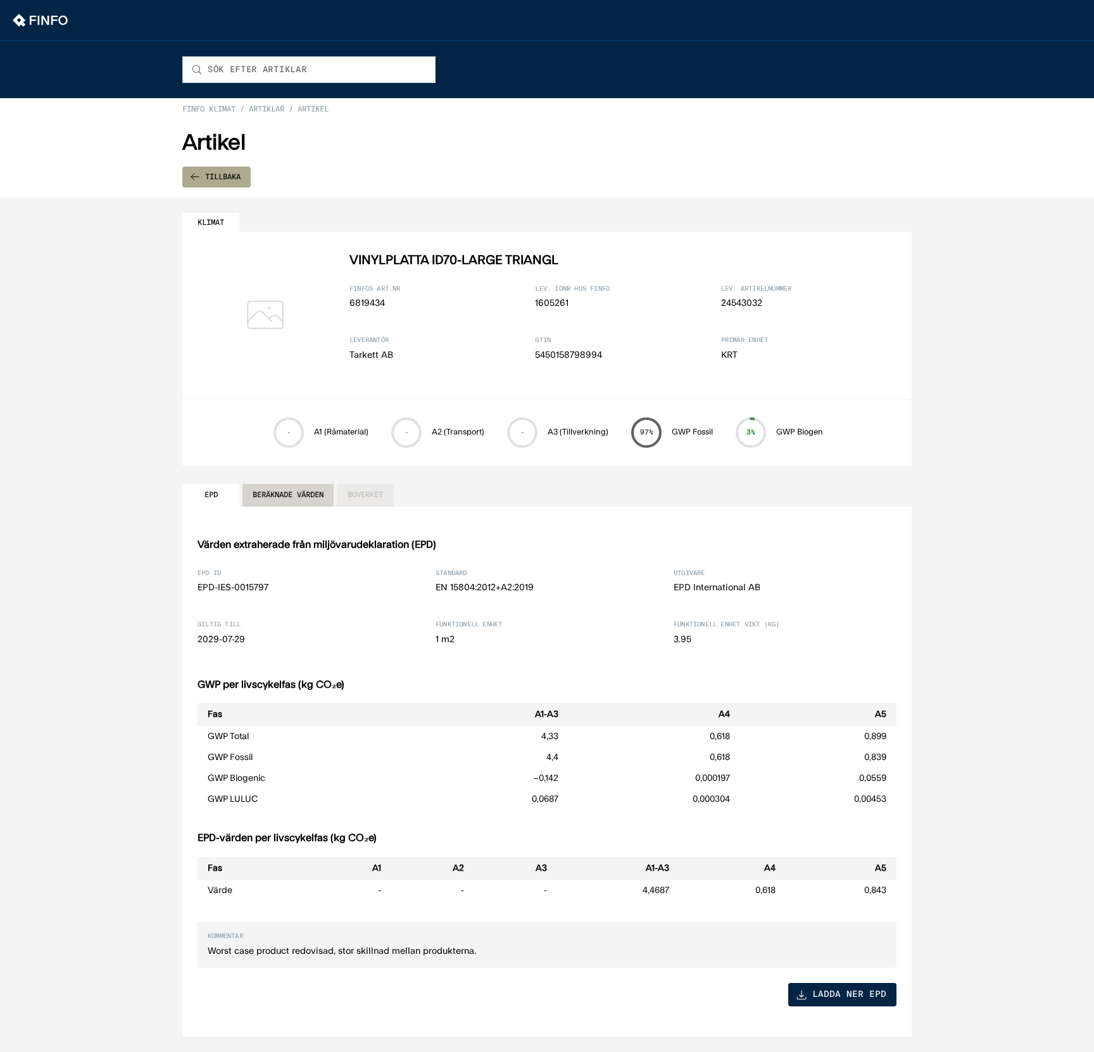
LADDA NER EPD (849, 994)
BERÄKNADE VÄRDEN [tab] (288, 494)
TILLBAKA (223, 177)
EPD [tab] (211, 494)
